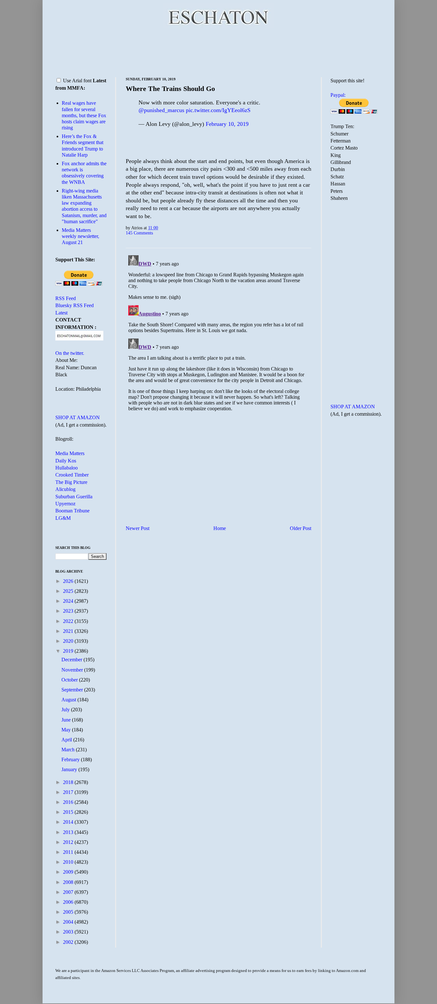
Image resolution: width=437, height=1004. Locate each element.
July (66, 709)
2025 (69, 591)
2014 (69, 822)
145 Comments (139, 232)
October (70, 679)
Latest (61, 312)
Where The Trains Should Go (170, 89)
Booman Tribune (72, 510)
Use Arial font (77, 80)
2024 (69, 601)
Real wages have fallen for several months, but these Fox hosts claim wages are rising (84, 115)
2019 (69, 651)
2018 (69, 782)
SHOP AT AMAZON (77, 417)
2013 (69, 832)
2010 (69, 862)
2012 (69, 842)
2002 (69, 942)
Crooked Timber (72, 475)
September (72, 689)
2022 (69, 621)
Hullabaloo (66, 467)
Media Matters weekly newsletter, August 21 (80, 236)
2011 (69, 852)
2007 (69, 892)
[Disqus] (218, 333)
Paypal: (338, 95)
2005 (69, 912)
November (72, 670)
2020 (69, 641)
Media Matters (69, 453)
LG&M (63, 518)
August (69, 699)
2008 (69, 882)
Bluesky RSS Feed (74, 305)
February (71, 759)
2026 (69, 581)
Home (219, 528)
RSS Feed (65, 298)
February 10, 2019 (227, 124)
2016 (69, 802)
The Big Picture (71, 482)
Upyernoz (65, 503)
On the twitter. (69, 353)
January (69, 769)
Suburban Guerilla (73, 496)
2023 (69, 611)
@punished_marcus (161, 110)
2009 (69, 872)
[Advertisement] (218, 51)
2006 (69, 902)
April (67, 739)
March (68, 749)
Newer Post (137, 528)
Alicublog (65, 489)
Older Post (300, 528)
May (66, 729)
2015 (69, 812)
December (72, 659)
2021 (69, 631)
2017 (69, 792)
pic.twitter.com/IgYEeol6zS (218, 110)
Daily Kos (65, 460)
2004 (69, 922)
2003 (69, 932)
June (66, 719)
